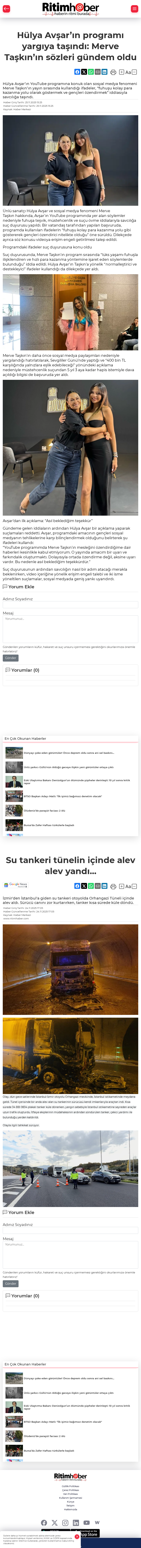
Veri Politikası (70, 1494)
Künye (70, 1501)
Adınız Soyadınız (18, 599)
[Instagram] (65, 1522)
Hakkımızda (70, 1509)
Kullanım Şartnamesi (70, 1497)
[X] (54, 1522)
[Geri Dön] (6, 9)
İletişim (70, 1505)
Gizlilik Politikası (70, 1486)
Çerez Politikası (70, 1490)
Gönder (10, 658)
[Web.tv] (97, 1522)
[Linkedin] (76, 1522)
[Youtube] (86, 1522)
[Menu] (134, 9)
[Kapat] (77, 1536)
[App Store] (85, 1533)
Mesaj (8, 613)
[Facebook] (44, 1522)
